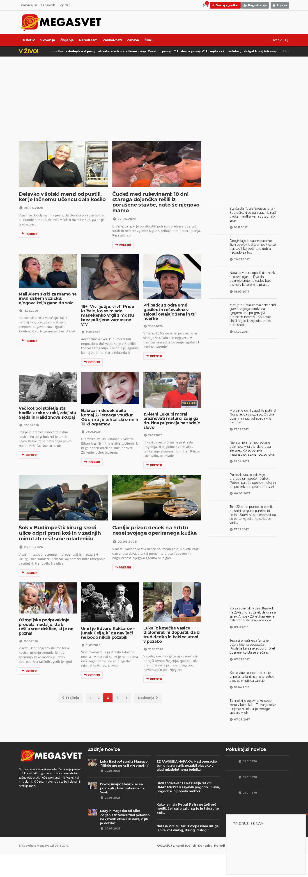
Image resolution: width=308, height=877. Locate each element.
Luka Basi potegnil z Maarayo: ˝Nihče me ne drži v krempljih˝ (124, 763)
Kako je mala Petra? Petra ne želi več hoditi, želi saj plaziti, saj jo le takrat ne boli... (187, 808)
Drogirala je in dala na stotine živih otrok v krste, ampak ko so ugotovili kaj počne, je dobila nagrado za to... (253, 247)
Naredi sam (88, 40)
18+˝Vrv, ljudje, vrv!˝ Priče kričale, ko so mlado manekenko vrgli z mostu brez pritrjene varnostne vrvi (107, 315)
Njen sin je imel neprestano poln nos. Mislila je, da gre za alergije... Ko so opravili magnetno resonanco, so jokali (252, 449)
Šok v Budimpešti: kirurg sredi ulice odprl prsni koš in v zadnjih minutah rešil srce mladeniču (60, 533)
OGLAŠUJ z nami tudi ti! (176, 845)
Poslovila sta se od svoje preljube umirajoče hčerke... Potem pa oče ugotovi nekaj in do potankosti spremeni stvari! (253, 481)
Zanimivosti (112, 40)
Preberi (31, 233)
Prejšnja (72, 698)
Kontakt (205, 845)
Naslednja (146, 698)
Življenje (67, 40)
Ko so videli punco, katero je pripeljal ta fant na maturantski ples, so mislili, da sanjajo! (252, 677)
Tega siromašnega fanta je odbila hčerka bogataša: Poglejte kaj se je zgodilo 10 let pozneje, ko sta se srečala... (252, 646)
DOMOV (28, 40)
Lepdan (65, 5)
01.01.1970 (250, 761)
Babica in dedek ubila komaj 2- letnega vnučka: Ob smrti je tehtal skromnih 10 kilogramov (109, 417)
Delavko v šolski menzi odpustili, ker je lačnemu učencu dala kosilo (62, 196)
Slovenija (47, 40)
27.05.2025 (112, 770)
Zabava (133, 40)
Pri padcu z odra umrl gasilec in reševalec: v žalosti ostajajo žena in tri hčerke (169, 312)
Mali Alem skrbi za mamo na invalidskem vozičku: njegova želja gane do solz (48, 299)
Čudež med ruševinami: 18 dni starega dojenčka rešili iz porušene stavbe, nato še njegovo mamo (156, 202)
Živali (148, 40)
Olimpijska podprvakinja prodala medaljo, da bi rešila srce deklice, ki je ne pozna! (46, 627)
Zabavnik (47, 5)
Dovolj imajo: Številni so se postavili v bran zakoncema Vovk (122, 788)
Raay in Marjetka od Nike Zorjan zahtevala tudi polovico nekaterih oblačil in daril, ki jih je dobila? (125, 817)
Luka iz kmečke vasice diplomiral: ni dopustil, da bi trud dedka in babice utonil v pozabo (171, 635)
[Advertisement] (154, 91)
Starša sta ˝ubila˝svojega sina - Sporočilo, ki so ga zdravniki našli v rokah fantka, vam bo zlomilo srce (253, 215)
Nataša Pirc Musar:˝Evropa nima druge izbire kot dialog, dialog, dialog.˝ (187, 828)
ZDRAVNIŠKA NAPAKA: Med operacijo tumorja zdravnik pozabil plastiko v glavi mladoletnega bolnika (186, 765)
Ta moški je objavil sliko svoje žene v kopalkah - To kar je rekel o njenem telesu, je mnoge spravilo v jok (253, 707)
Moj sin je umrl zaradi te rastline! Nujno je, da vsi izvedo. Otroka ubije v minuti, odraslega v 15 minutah (253, 417)
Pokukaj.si (29, 5)
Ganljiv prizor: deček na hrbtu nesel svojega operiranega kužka (154, 530)
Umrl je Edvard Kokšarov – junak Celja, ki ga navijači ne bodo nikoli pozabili (108, 633)
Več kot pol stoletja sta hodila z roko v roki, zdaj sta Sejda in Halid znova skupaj (47, 413)
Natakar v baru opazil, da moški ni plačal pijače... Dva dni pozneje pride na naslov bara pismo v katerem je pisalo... (253, 279)
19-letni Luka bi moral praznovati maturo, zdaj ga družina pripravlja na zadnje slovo (171, 421)
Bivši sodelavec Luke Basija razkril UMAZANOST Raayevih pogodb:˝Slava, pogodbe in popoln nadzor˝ (188, 787)
